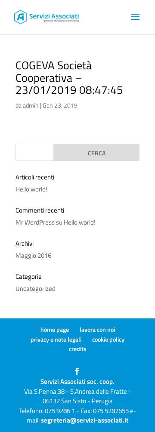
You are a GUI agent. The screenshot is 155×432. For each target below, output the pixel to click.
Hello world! (31, 189)
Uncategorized (36, 288)
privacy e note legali (56, 339)
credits (78, 348)
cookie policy (108, 339)
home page (54, 329)
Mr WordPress (35, 222)
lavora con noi (97, 329)
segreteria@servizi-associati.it (84, 420)
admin (31, 105)
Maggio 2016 (33, 255)
